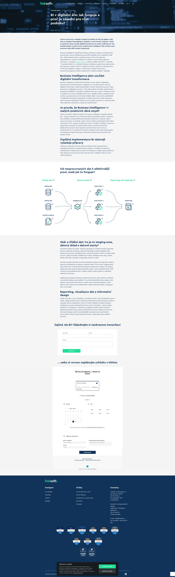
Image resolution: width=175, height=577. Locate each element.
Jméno (90, 333)
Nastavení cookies (107, 571)
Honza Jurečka (81, 62)
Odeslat (71, 351)
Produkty (88, 3)
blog (52, 30)
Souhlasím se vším (107, 566)
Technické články (56, 10)
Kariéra (104, 3)
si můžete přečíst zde (78, 573)
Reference (97, 3)
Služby (79, 3)
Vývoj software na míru (83, 492)
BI (56, 30)
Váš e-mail (65, 333)
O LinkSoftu (112, 3)
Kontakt (47, 501)
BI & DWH (79, 501)
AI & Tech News (70, 3)
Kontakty (121, 3)
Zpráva (64, 340)
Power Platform (81, 495)
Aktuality (48, 495)
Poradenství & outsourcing (84, 498)
